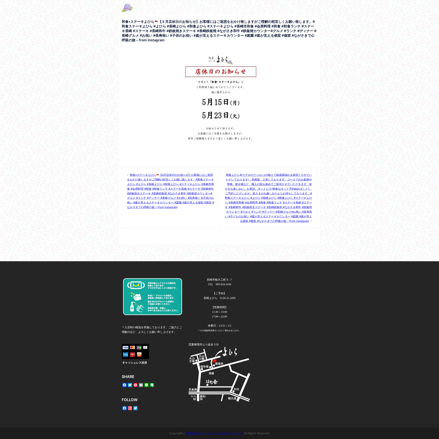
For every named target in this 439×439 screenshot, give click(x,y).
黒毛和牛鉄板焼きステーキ (239, 5)
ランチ (264, 5)
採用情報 (217, 10)
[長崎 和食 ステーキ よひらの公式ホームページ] (152, 7)
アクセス (289, 5)
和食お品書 (211, 5)
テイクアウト (199, 10)
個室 (276, 5)
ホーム (195, 5)
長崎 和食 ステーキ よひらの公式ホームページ (215, 433)
